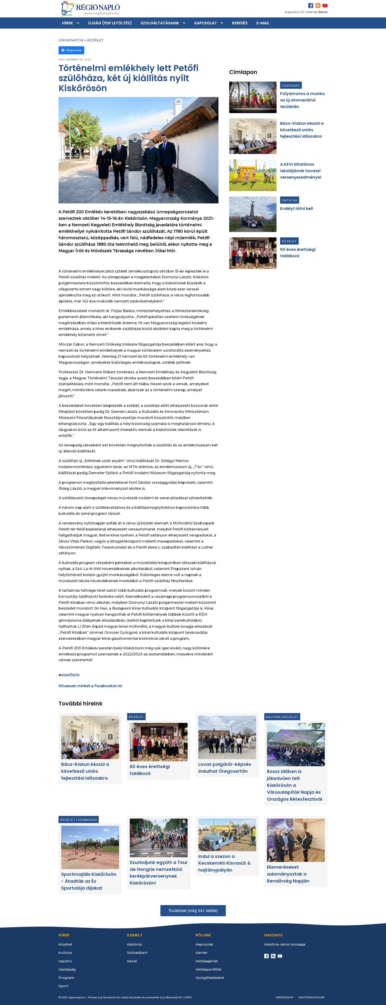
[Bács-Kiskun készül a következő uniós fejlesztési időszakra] (253, 136)
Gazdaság (291, 85)
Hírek (67, 23)
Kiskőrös (70, 675)
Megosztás (74, 50)
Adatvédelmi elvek (311, 997)
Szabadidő (87, 819)
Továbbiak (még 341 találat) (193, 910)
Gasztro (65, 961)
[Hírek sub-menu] (79, 23)
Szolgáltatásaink (160, 23)
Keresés (240, 23)
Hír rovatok (71, 40)
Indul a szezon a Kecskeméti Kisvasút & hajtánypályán (224, 863)
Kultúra (273, 717)
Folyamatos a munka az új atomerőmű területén (302, 100)
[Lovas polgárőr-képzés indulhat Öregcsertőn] (227, 737)
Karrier (202, 952)
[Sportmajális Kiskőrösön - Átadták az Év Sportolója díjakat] (90, 847)
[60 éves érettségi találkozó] (253, 253)
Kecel (132, 961)
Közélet (95, 40)
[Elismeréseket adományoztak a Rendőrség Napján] (296, 840)
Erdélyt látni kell (296, 208)
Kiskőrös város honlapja (284, 944)
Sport (63, 986)
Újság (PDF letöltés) (110, 23)
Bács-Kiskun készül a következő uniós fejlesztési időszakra (302, 129)
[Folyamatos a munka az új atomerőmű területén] (253, 97)
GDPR (188, 997)
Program (66, 977)
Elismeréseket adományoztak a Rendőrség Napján (288, 874)
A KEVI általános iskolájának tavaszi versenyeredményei (300, 170)
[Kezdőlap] (90, 8)
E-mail (262, 23)
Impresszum (284, 997)
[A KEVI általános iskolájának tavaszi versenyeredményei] (253, 175)
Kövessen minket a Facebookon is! (90, 686)
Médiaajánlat (207, 961)
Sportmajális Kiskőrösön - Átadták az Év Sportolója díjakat (88, 881)
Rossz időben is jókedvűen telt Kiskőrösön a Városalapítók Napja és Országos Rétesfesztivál (294, 785)
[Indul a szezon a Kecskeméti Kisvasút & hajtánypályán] (227, 835)
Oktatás (289, 200)
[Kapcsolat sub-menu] (222, 23)
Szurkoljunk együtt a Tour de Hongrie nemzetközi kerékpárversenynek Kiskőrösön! (159, 872)
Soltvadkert (137, 952)
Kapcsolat (205, 23)
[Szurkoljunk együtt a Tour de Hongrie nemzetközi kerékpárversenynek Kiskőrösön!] (159, 838)
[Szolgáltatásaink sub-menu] (185, 23)
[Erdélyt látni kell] (253, 214)
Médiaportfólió (208, 969)
